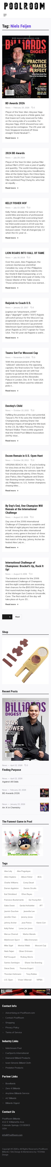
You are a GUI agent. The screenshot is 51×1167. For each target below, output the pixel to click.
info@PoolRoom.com (12, 1135)
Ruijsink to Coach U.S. (18, 303)
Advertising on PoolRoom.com (20, 1012)
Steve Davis (9, 968)
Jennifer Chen (10, 917)
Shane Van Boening (33, 962)
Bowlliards (10, 1083)
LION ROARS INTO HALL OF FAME (24, 253)
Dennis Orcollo (30, 888)
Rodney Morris (27, 957)
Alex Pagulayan (24, 871)
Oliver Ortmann (26, 951)
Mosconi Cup (40, 945)
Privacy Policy (12, 1027)
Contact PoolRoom (14, 1017)
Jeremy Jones (27, 917)
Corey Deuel (28, 882)
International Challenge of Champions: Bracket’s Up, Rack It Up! (24, 566)
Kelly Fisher (9, 928)
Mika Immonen (31, 940)
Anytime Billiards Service (17, 1093)
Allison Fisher (27, 877)
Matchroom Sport (12, 940)
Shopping (10, 1022)
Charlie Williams (11, 882)
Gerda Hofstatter (27, 905)
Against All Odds (10, 781)
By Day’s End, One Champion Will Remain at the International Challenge (24, 509)
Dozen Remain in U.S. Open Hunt (24, 455)
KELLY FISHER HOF (16, 203)
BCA (39, 877)
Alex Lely (8, 871)
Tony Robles (31, 974)
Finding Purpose (11, 769)
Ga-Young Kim (35, 900)
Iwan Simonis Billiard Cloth (18, 1062)
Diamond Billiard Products (17, 1058)
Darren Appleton (11, 888)
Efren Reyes (27, 894)
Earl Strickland (10, 894)
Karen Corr (41, 922)
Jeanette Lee (29, 911)
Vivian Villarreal (24, 980)
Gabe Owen (9, 905)
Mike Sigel (8, 945)
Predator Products (14, 1067)
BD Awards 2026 (15, 103)
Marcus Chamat (11, 934)
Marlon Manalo (29, 934)
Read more (11, 138)
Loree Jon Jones (26, 928)
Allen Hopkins (10, 877)
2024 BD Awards (15, 153)
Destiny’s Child (13, 406)
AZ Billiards (10, 1098)
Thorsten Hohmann (12, 974)
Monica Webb (24, 945)
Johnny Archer (10, 922)
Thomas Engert (26, 968)
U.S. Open (8, 980)
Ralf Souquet (10, 957)
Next (17, 617)
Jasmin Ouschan (11, 911)
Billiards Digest (12, 1103)
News (7, 107)
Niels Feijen (9, 951)
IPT (41, 905)
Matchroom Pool (13, 1048)
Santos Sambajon (12, 962)
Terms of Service (13, 1032)
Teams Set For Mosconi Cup (21, 353)
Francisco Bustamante (14, 900)
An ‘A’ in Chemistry (11, 807)
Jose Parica (26, 922)
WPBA (39, 980)
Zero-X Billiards (12, 1088)
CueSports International (17, 1053)
